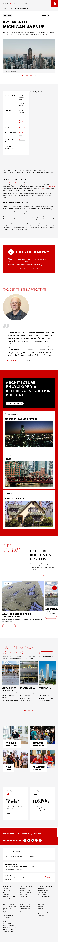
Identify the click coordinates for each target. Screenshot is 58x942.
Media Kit (40, 914)
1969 (20, 146)
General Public (42, 888)
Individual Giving (25, 906)
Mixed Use (22, 139)
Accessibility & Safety (9, 898)
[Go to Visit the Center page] (8, 813)
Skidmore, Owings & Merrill (22, 121)
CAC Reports (6, 917)
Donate (22, 912)
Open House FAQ (8, 931)
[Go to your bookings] (54, 3)
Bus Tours (5, 892)
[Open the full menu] (46, 3)
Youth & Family (42, 892)
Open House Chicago (44, 896)
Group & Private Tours (9, 896)
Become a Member (25, 904)
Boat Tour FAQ (7, 924)
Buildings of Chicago (8, 904)
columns (42, 188)
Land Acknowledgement (44, 912)
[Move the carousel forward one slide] (39, 76)
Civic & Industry (42, 894)
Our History (41, 904)
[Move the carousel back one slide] (19, 76)
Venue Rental (24, 896)
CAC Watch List (7, 908)
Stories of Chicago (8, 915)
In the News (41, 908)
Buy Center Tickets (25, 892)
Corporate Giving (25, 908)
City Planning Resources (9, 912)
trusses (26, 185)
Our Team (40, 906)
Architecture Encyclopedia (10, 906)
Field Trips (6, 894)
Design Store (23, 894)
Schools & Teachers (43, 890)
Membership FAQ (8, 929)
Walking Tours (6, 890)
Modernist (22, 128)
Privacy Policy (16, 938)
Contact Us (41, 915)
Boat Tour (5, 888)
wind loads (52, 186)
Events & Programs (25, 890)
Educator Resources (8, 914)
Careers (40, 910)
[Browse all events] (34, 815)
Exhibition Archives (8, 910)
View (6, 869)
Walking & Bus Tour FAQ (9, 925)
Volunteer (23, 910)
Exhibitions (23, 888)
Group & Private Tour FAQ (10, 927)
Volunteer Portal (51, 938)
